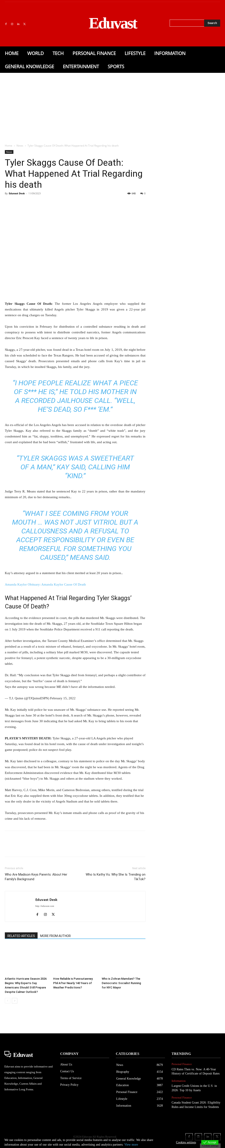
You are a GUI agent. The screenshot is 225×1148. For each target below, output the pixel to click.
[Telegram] (80, 203)
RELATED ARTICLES (21, 936)
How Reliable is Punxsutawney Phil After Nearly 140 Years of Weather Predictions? (73, 983)
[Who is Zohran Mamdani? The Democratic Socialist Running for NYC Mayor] (123, 960)
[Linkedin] (18, 24)
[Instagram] (12, 24)
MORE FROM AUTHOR (55, 936)
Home (8, 145)
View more (131, 1144)
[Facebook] (6, 24)
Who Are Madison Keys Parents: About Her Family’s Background (36, 876)
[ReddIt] (59, 203)
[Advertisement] (112, 106)
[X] (24, 24)
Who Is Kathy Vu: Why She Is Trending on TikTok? (115, 876)
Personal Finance (182, 1064)
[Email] (69, 203)
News (19, 145)
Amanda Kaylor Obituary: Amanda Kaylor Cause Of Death (45, 584)
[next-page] (14, 1000)
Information (179, 1080)
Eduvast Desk (17, 193)
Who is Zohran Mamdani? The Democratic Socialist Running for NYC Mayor (121, 983)
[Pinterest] (29, 203)
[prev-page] (7, 1000)
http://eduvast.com (44, 906)
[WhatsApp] (39, 203)
